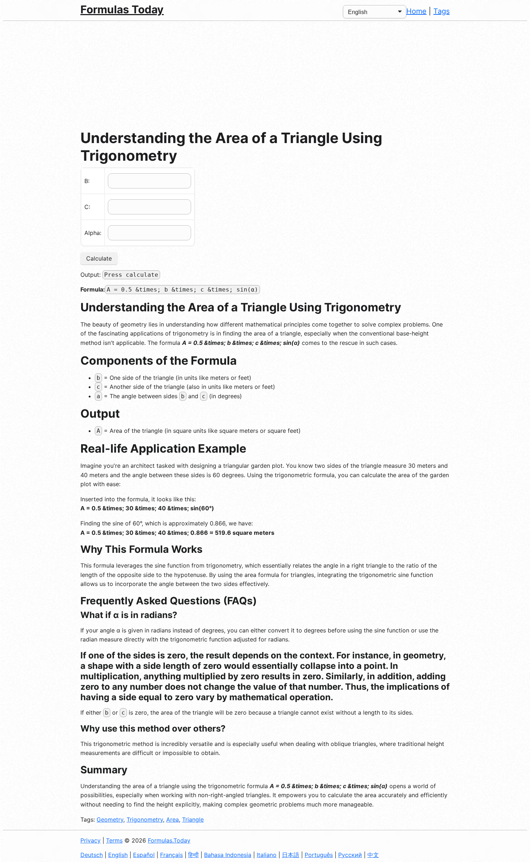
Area (172, 819)
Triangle (193, 819)
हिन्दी (193, 854)
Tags (441, 11)
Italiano (267, 854)
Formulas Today (122, 9)
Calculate (99, 258)
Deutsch (91, 854)
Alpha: (92, 232)
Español (144, 854)
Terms (114, 840)
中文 (373, 854)
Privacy (90, 840)
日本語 (290, 854)
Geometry (110, 819)
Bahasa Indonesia (227, 854)
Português (319, 854)
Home (416, 11)
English (118, 854)
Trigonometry (145, 819)
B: (86, 181)
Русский (350, 854)
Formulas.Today (169, 840)
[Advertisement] (265, 75)
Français (171, 854)
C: (87, 206)
